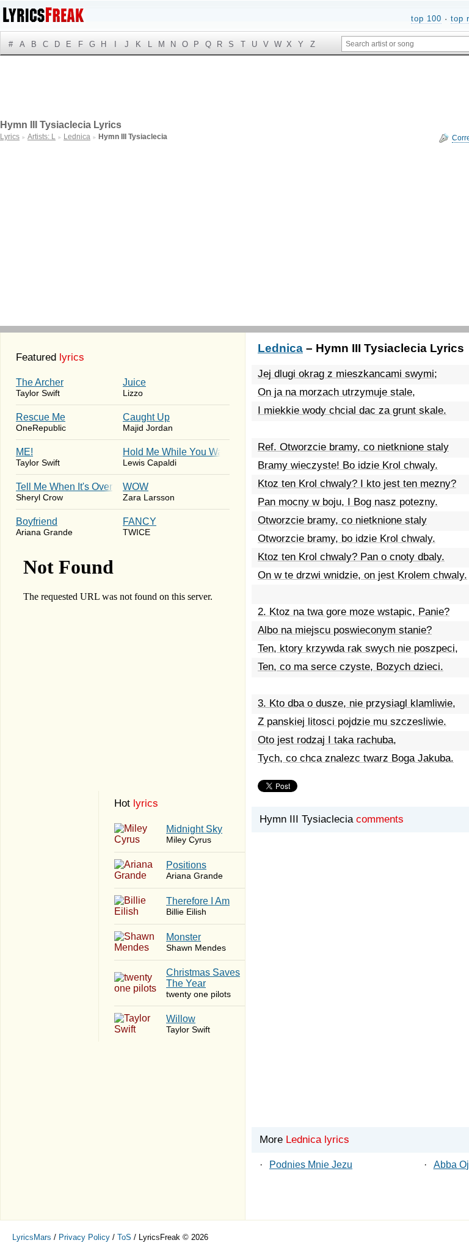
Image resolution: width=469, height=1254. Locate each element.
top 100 (426, 18)
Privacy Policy (84, 1237)
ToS (124, 1237)
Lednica (280, 348)
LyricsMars (31, 1237)
